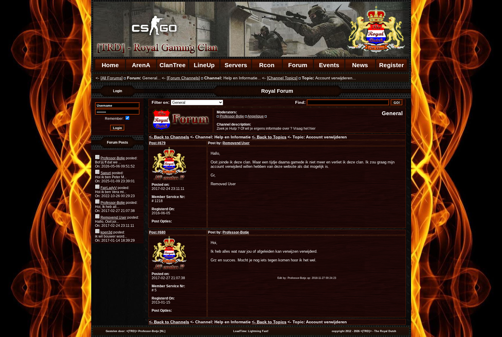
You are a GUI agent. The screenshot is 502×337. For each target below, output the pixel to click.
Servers (236, 65)
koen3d (106, 232)
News (360, 65)
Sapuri (106, 173)
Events (329, 65)
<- (169, 137)
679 (157, 143)
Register (391, 65)
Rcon (267, 65)
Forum (297, 65)
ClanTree (172, 65)
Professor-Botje (113, 158)
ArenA (141, 65)
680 (157, 232)
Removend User (113, 217)
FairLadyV (109, 188)
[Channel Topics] (282, 78)
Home (110, 65)
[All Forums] (112, 78)
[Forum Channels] (183, 78)
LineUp (204, 65)
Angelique (256, 116)
